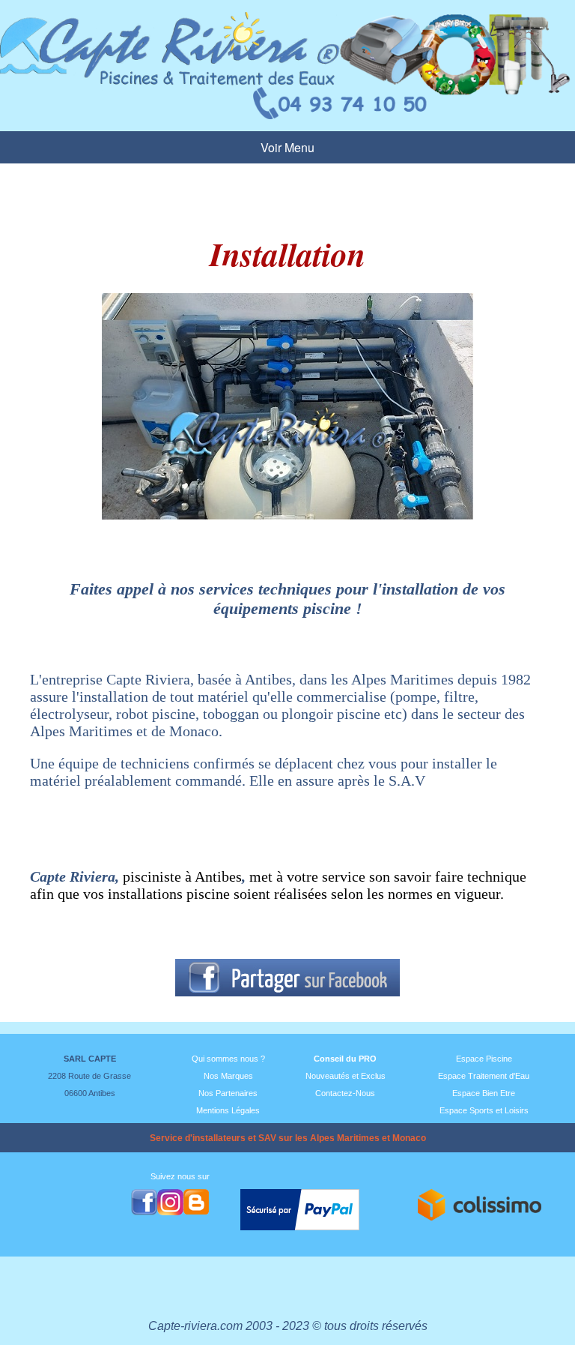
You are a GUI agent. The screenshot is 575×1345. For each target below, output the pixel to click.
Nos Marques (228, 1075)
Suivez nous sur (180, 1176)
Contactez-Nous (345, 1093)
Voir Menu (287, 147)
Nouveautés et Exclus (345, 1075)
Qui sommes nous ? (228, 1058)
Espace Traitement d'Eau (483, 1075)
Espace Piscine (484, 1058)
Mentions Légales (228, 1110)
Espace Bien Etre (483, 1093)
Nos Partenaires (228, 1093)
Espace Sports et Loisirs (484, 1110)
